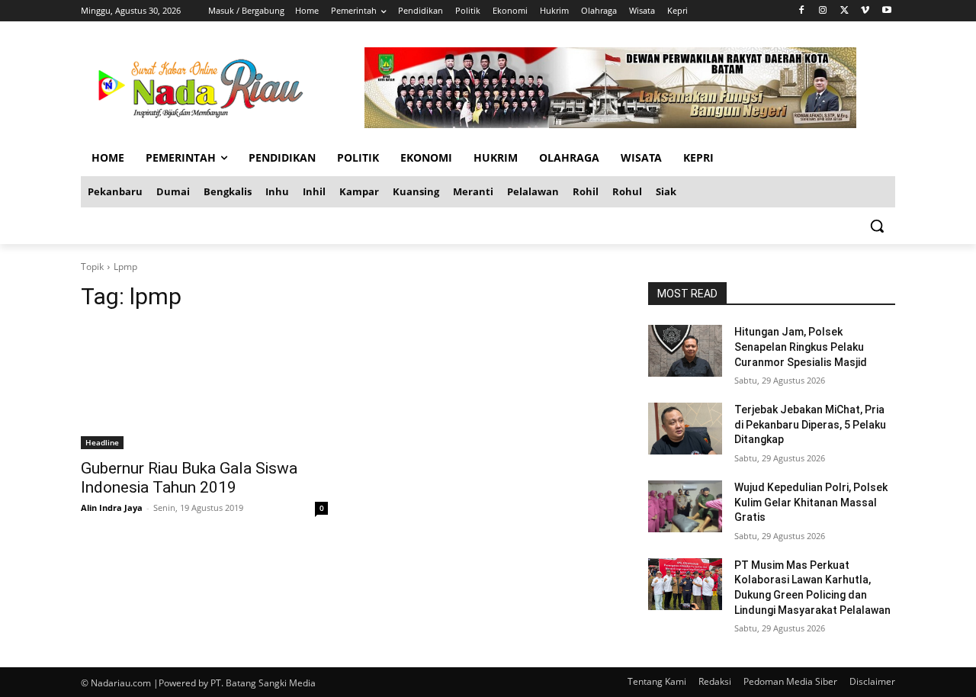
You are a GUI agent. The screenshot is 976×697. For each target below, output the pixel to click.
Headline (102, 442)
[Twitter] (844, 11)
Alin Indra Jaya (112, 507)
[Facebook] (802, 11)
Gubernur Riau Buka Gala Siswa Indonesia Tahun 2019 (189, 477)
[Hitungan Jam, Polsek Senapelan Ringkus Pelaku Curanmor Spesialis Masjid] (685, 351)
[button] (877, 225)
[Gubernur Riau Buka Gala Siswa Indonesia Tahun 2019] (204, 387)
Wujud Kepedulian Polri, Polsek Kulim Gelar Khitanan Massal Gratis (811, 502)
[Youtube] (886, 11)
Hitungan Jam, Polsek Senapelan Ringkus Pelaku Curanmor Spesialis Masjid (800, 347)
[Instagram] (823, 11)
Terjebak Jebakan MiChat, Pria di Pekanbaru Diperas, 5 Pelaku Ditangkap (810, 424)
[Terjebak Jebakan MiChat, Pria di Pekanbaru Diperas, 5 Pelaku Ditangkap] (685, 428)
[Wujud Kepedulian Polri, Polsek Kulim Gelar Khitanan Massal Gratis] (685, 506)
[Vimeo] (865, 11)
